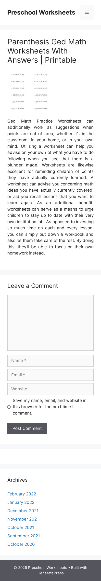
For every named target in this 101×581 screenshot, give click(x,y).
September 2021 (23, 535)
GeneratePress (51, 573)
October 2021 (20, 527)
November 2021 (23, 519)
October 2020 (21, 544)
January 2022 (20, 502)
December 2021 (22, 510)
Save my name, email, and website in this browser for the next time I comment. (50, 407)
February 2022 (21, 493)
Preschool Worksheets (41, 12)
